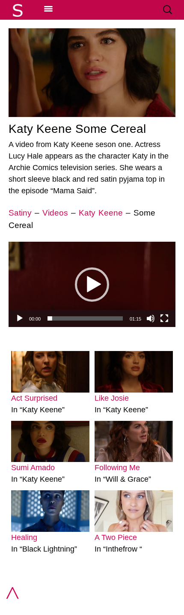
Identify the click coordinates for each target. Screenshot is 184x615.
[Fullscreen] (164, 318)
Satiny (20, 212)
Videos (55, 212)
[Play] (19, 318)
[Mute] (150, 318)
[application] (92, 284)
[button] (92, 284)
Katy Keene (101, 212)
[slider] (85, 318)
